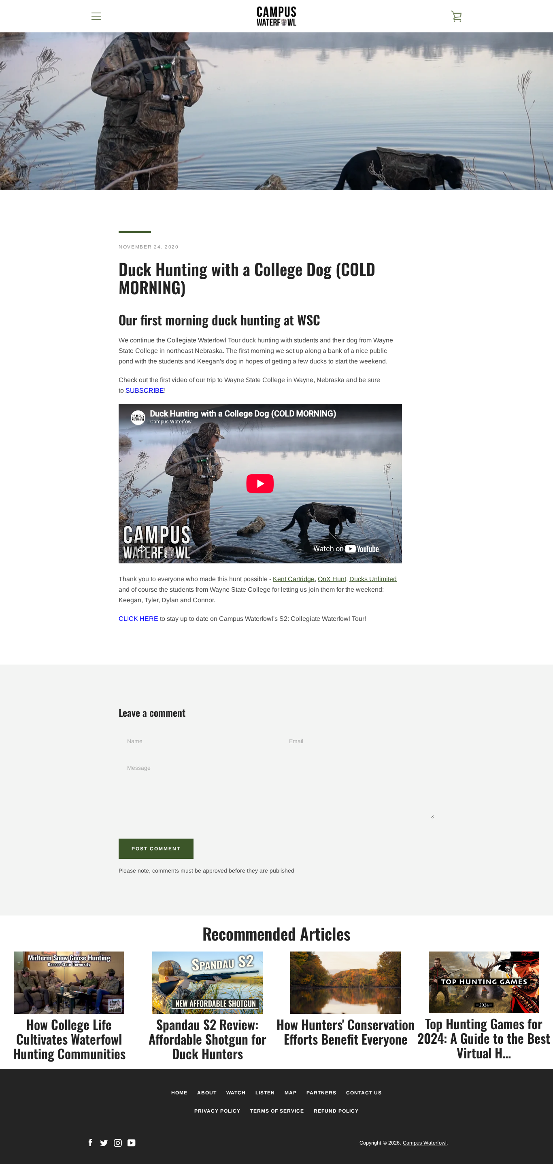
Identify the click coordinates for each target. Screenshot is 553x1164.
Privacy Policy (217, 1111)
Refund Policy (336, 1111)
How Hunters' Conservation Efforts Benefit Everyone (345, 1031)
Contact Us (364, 1093)
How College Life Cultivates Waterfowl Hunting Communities (69, 1039)
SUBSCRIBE (144, 390)
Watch (236, 1093)
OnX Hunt (332, 579)
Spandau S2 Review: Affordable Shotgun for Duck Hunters (207, 1039)
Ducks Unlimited (373, 579)
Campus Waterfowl (425, 1143)
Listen (265, 1093)
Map (291, 1093)
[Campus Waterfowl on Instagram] (118, 1142)
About (207, 1093)
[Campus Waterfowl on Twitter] (104, 1142)
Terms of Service (277, 1111)
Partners (321, 1093)
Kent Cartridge (294, 579)
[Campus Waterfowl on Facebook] (90, 1142)
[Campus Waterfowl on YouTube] (132, 1142)
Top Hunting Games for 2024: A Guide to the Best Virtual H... (483, 1038)
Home (179, 1093)
